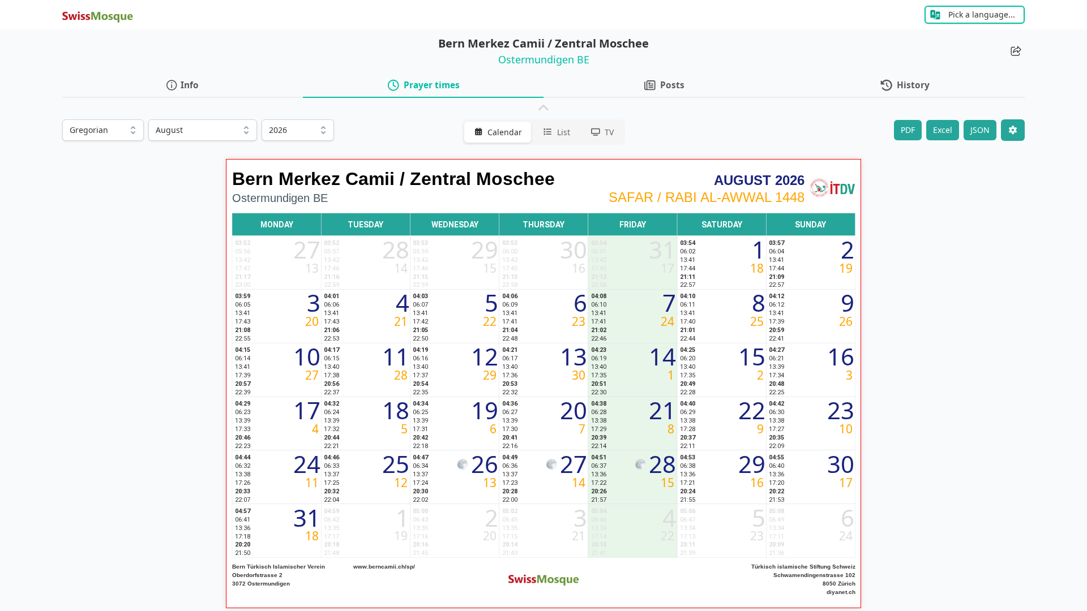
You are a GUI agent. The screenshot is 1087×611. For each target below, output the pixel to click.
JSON (980, 129)
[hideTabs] (543, 108)
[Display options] (1013, 130)
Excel (942, 129)
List (563, 132)
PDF (908, 129)
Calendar (504, 132)
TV (609, 132)
